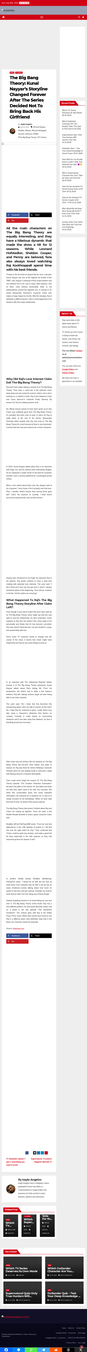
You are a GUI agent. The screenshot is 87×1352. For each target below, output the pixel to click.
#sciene (21, 134)
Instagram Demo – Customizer (56, 1338)
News (12, 72)
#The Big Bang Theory (27, 137)
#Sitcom (28, 134)
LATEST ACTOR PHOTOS (76, 1338)
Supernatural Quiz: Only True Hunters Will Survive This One (72, 137)
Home (64, 1328)
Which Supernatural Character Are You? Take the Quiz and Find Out (72, 175)
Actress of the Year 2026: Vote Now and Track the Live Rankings (72, 224)
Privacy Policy (71, 1343)
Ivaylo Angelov (26, 124)
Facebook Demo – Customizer (66, 1333)
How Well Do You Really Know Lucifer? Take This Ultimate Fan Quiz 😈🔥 (72, 161)
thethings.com (18, 928)
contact (79, 351)
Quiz (49, 1265)
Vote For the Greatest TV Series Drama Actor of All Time (72, 189)
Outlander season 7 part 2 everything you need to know (15, 1162)
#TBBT (36, 134)
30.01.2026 (53, 1300)
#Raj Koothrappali (39, 130)
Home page (81, 1333)
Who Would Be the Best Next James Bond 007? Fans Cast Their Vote (72, 211)
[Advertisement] (29, 47)
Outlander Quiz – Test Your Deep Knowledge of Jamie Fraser (72, 150)
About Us (71, 1328)
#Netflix (21, 130)
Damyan (10, 1233)
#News (28, 130)
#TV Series (41, 137)
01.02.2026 (53, 1275)
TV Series (19, 72)
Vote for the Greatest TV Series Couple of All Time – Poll (72, 200)
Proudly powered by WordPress (12, 1334)
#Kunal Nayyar (39, 127)
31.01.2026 (11, 1300)
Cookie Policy (80, 1328)
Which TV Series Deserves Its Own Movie (21, 1270)
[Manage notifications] (81, 1347)
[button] (79, 17)
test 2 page (81, 1343)
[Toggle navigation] (42, 17)
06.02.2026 (11, 1275)
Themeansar (6, 1336)
